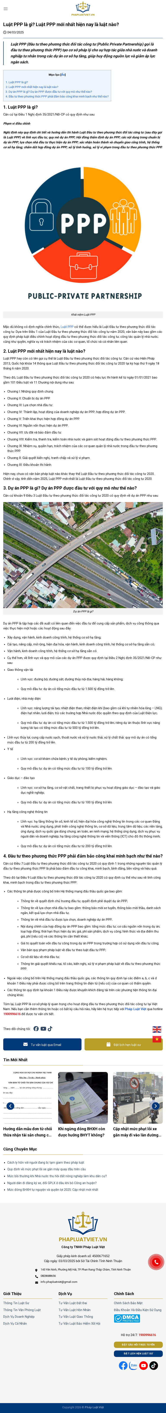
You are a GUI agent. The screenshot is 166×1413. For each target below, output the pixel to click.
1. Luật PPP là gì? (17, 82)
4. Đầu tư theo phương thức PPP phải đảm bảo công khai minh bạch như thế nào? (57, 96)
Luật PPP (67, 327)
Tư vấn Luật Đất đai (73, 1303)
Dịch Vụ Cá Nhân (15, 1323)
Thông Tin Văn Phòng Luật (22, 1310)
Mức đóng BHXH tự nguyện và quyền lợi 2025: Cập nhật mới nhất (52, 1190)
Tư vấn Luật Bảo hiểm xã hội (79, 1323)
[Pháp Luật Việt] (83, 8)
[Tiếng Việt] (157, 1039)
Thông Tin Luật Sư (16, 1303)
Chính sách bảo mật (128, 1303)
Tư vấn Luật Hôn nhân (75, 1310)
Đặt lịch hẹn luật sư (127, 1045)
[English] (157, 1029)
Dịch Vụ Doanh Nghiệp (19, 1317)
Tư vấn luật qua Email (46, 1045)
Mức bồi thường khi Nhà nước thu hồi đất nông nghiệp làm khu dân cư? (57, 1176)
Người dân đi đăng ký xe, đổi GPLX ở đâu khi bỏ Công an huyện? (52, 1183)
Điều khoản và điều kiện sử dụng (137, 1310)
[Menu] (5, 9)
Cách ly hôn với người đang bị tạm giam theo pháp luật (45, 1162)
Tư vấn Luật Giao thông (76, 1317)
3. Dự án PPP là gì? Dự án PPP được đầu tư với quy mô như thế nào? (49, 91)
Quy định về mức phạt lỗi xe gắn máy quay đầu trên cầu (46, 1169)
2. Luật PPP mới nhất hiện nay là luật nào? (32, 87)
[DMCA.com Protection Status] (127, 1318)
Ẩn (63, 74)
